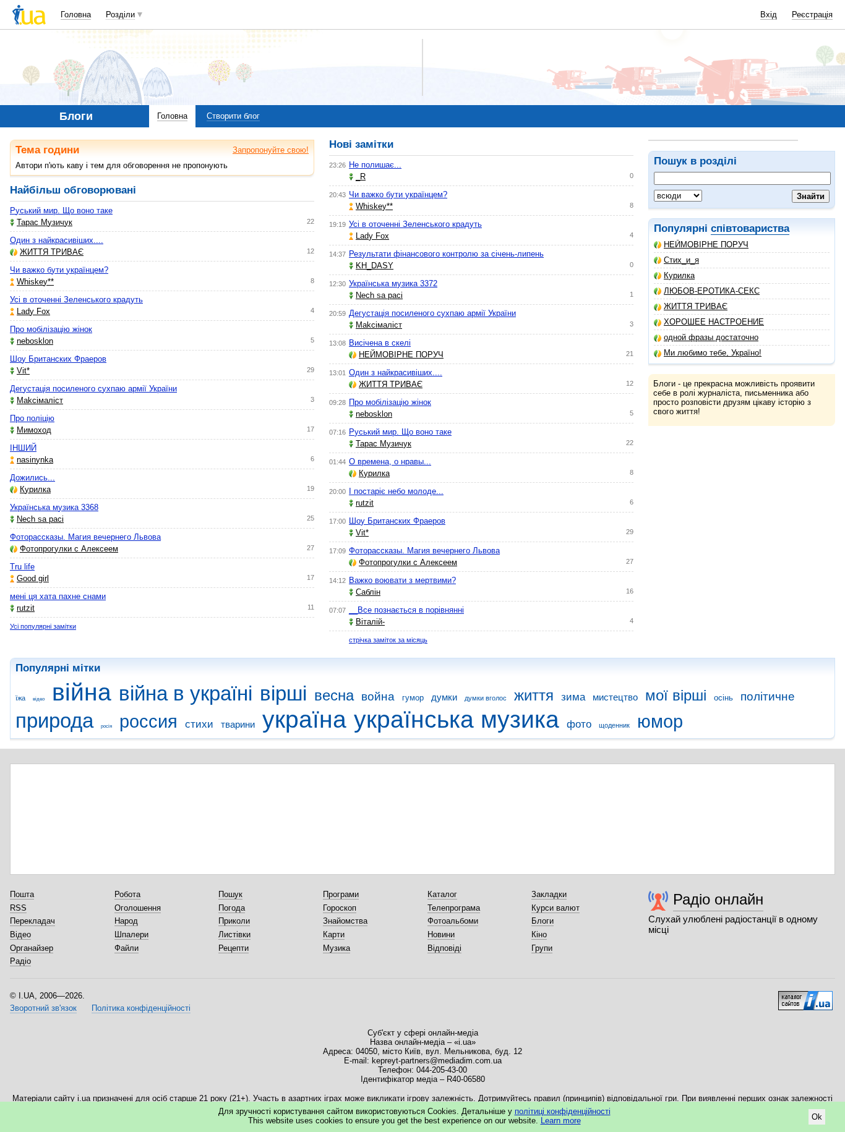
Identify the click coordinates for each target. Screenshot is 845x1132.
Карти (334, 934)
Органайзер (31, 948)
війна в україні (185, 693)
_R (361, 176)
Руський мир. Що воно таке (61, 210)
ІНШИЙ (23, 448)
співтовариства (750, 228)
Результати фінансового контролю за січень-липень (446, 253)
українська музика (456, 719)
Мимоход (34, 430)
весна (334, 695)
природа (54, 720)
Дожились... (32, 477)
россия (148, 721)
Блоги (542, 921)
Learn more (561, 1120)
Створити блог (233, 116)
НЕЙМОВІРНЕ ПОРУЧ (706, 244)
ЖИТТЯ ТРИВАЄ (695, 306)
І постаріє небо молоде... (396, 491)
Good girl (33, 578)
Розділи (120, 14)
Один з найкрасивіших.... (56, 240)
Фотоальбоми (452, 921)
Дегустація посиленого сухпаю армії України (93, 388)
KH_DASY (374, 265)
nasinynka (35, 459)
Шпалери (131, 934)
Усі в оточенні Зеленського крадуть (76, 299)
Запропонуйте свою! (271, 150)
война (378, 696)
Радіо (20, 961)
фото (579, 724)
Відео (20, 934)
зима (573, 697)
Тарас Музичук (44, 222)
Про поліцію (32, 418)
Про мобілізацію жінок (51, 329)
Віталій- (370, 621)
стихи (199, 724)
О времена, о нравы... (390, 461)
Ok (817, 1116)
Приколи (234, 921)
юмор (660, 721)
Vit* (23, 370)
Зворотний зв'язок (43, 1008)
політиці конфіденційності (563, 1111)
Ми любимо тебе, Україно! (712, 352)
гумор (413, 697)
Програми (341, 894)
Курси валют (555, 908)
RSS (18, 908)
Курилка (679, 275)
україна (304, 719)
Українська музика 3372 (393, 283)
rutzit (26, 608)
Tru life (22, 566)
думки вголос (486, 698)
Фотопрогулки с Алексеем (69, 548)
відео (39, 699)
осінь (723, 697)
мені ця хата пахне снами (58, 596)
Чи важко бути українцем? (59, 269)
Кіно (539, 934)
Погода (231, 908)
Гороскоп (339, 908)
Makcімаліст (40, 400)
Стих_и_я (681, 260)
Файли (126, 948)
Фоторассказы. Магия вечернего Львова (85, 537)
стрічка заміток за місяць (388, 640)
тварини (238, 724)
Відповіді (444, 948)
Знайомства (345, 921)
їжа (20, 698)
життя (534, 695)
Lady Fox (33, 311)
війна (81, 692)
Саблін (368, 592)
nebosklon (35, 341)
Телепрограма (453, 908)
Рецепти (233, 948)
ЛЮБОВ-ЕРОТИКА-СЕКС (712, 291)
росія (106, 726)
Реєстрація (812, 14)
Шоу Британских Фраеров (58, 359)
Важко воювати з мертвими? (402, 580)
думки (444, 697)
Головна (76, 14)
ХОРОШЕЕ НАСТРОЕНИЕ (714, 321)
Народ (126, 921)
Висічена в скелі (380, 342)
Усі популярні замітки (43, 626)
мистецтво (615, 697)
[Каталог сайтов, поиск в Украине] (805, 996)
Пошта (22, 894)
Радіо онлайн (718, 899)
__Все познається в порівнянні (406, 610)
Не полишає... (375, 164)
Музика (336, 948)
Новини (441, 934)
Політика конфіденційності (141, 1008)
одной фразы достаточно (711, 337)
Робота (127, 894)
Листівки (234, 934)
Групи (541, 948)
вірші (283, 693)
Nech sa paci (40, 519)
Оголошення (137, 908)
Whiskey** (35, 281)
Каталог (442, 894)
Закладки (549, 894)
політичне (767, 696)
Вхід (768, 14)
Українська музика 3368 (54, 507)
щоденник (614, 725)
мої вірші (675, 695)
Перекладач (32, 921)
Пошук (230, 894)
